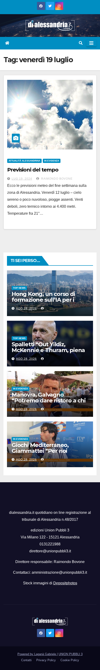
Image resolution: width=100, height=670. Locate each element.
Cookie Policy (69, 660)
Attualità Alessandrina (24, 160)
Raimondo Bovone (56, 178)
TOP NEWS (19, 288)
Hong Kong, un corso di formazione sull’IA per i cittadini (43, 300)
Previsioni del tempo (32, 170)
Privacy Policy (46, 660)
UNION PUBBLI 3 (71, 654)
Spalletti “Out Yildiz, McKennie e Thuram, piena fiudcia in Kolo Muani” (48, 350)
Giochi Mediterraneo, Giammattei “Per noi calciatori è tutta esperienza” (40, 454)
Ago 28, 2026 (26, 308)
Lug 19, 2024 (22, 178)
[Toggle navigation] (91, 43)
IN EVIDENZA (51, 160)
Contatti (26, 660)
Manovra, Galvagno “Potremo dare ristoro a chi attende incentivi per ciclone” (49, 403)
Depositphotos (65, 583)
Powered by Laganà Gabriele (37, 654)
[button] (81, 43)
